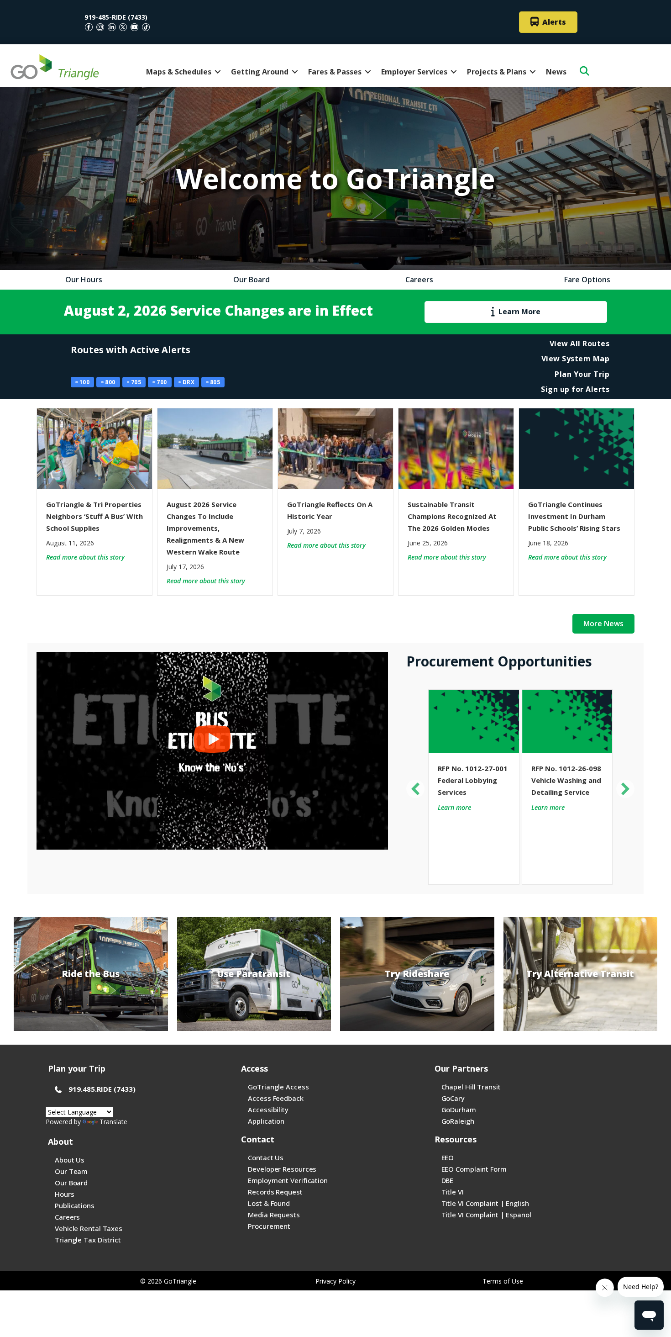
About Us (69, 1159)
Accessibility (268, 1109)
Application (266, 1121)
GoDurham (458, 1109)
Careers (67, 1216)
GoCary (453, 1098)
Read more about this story (85, 557)
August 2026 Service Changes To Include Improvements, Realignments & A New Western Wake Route (205, 528)
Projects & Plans (496, 72)
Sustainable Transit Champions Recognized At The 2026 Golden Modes (452, 516)
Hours (64, 1194)
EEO (447, 1157)
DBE (447, 1180)
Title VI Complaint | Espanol (486, 1214)
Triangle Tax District (88, 1239)
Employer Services (414, 72)
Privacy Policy (335, 1281)
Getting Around (259, 72)
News (556, 72)
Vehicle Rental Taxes (88, 1228)
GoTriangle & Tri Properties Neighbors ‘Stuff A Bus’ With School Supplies (94, 516)
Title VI (452, 1191)
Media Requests (274, 1214)
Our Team (71, 1171)
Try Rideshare (417, 973)
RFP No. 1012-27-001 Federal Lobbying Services (473, 780)
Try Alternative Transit (580, 973)
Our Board (71, 1182)
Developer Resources (282, 1168)
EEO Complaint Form (474, 1168)
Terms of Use (502, 1281)
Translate (113, 1121)
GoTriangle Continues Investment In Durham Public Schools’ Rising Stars (574, 516)
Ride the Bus (91, 973)
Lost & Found (269, 1203)
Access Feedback (276, 1098)
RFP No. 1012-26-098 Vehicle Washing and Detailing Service (566, 780)
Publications (74, 1205)
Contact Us (265, 1157)
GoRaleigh (457, 1121)
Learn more (454, 807)
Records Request (275, 1191)
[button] (217, 72)
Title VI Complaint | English (485, 1203)
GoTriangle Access (278, 1086)
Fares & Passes (335, 72)
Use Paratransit (253, 973)
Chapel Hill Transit (471, 1086)
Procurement (269, 1226)
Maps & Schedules (178, 72)
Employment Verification (288, 1180)
